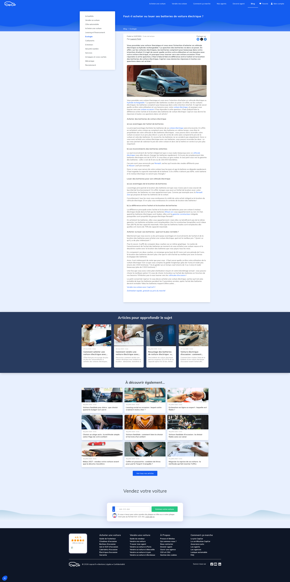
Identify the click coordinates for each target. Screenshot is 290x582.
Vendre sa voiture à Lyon (140, 552)
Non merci (10, 570)
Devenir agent (239, 3)
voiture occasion (147, 109)
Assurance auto (197, 544)
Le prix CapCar (197, 539)
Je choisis (26, 570)
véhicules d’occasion (177, 275)
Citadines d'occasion (108, 541)
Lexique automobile (199, 552)
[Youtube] (215, 564)
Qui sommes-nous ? (168, 541)
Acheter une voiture (157, 3)
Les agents (195, 547)
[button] (4, 578)
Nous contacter (166, 544)
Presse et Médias (167, 539)
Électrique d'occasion (108, 552)
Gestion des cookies (168, 555)
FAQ (192, 555)
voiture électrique (176, 128)
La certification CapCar (200, 541)
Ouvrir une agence (168, 549)
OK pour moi (42, 570)
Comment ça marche (201, 3)
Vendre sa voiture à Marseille (142, 549)
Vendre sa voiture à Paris (140, 547)
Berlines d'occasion (107, 544)
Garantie (103, 555)
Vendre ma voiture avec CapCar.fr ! (141, 287)
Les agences (196, 549)
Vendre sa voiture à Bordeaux (142, 555)
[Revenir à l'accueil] (11, 4)
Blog (253, 3)
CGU (168, 552)
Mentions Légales (105, 564)
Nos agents (221, 3)
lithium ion (169, 212)
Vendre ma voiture (179, 3)
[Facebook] (211, 564)
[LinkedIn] (219, 564)
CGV (162, 552)
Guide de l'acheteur (107, 539)
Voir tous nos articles (145, 473)
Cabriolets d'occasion (108, 549)
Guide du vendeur (137, 539)
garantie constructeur (181, 214)
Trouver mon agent (138, 544)
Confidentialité (119, 564)
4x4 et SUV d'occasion (108, 547)
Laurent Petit (135, 39)
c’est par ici (150, 516)
